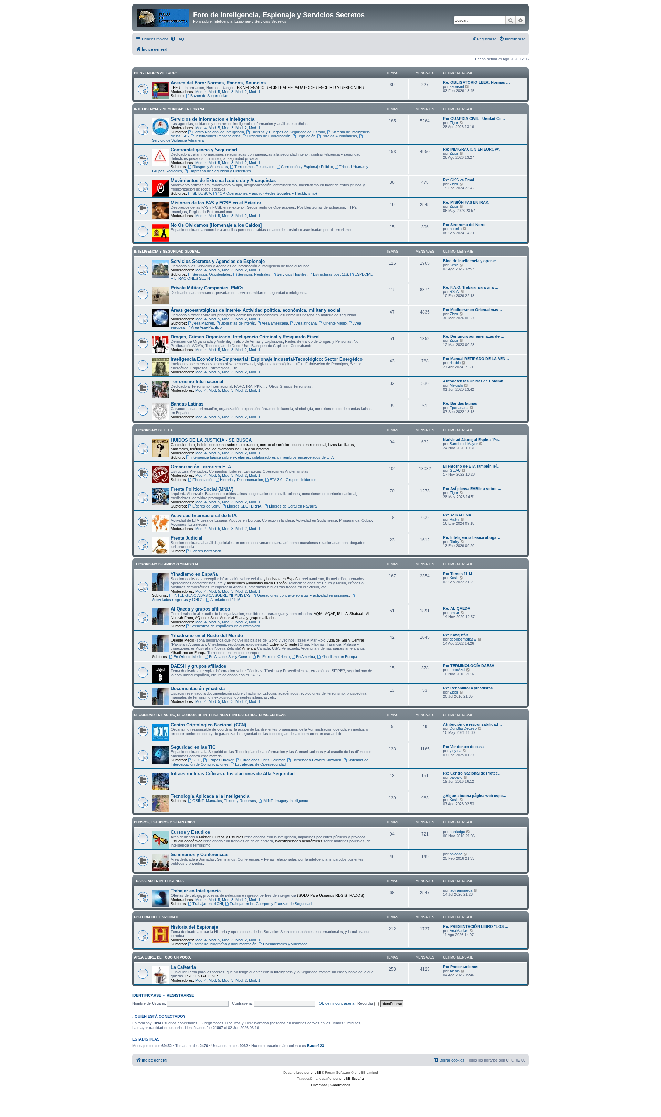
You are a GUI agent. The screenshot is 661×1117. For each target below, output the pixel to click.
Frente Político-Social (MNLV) (202, 489)
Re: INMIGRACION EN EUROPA (471, 149)
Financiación (202, 480)
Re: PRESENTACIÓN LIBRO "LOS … (475, 926)
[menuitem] (177, 39)
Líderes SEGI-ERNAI (244, 506)
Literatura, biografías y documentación (224, 944)
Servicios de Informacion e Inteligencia (212, 119)
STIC (196, 760)
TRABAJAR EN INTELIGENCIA (159, 881)
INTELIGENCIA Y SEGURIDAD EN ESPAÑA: (170, 109)
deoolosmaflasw (463, 639)
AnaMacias (459, 931)
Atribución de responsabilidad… (472, 724)
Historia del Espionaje (194, 927)
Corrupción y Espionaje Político (307, 167)
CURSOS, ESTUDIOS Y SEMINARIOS (164, 822)
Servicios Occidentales (211, 274)
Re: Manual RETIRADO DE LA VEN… (476, 359)
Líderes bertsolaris (206, 551)
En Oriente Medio (188, 657)
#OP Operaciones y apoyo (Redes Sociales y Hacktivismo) (267, 193)
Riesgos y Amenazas (210, 167)
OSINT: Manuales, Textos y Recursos (224, 801)
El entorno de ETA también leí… (472, 466)
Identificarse (146, 995)
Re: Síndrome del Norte (464, 225)
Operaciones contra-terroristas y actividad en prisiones (303, 595)
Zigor (454, 123)
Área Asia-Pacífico (206, 327)
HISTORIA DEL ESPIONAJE (157, 917)
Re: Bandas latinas (460, 403)
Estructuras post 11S (330, 274)
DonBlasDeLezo (463, 728)
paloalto (456, 777)
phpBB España (351, 1078)
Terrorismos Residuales (254, 167)
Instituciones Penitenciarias (218, 136)
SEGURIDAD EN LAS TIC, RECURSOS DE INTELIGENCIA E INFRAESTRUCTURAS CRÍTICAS (210, 715)
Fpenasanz (459, 408)
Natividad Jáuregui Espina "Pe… (472, 440)
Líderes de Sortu (206, 506)
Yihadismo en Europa (339, 657)
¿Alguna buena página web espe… (474, 795)
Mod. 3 (227, 92)
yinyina (455, 751)
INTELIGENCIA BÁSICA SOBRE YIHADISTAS (212, 595)
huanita (456, 229)
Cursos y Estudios (190, 832)
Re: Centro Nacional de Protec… (472, 773)
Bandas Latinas (187, 404)
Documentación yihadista (198, 688)
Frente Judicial (186, 538)
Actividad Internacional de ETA (204, 515)
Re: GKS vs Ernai (458, 180)
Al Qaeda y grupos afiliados (200, 609)
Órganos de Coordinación (268, 136)
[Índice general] (163, 17)
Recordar (365, 1003)
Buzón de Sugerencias (209, 96)
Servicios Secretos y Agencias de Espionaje (218, 261)
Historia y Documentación (241, 480)
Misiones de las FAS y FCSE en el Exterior (216, 202)
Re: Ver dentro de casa (463, 747)
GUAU (455, 470)
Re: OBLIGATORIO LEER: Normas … (476, 82)
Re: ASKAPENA (457, 515)
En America (305, 657)
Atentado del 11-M (225, 599)
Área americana (275, 323)
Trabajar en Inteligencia (196, 890)
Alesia (455, 971)
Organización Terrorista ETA (201, 466)
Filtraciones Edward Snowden (316, 760)
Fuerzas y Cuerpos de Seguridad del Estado (288, 132)
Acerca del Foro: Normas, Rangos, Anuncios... (220, 82)
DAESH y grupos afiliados (198, 666)
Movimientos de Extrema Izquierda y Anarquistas (223, 180)
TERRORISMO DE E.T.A (153, 430)
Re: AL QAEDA (456, 608)
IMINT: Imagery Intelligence (285, 801)
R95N (454, 291)
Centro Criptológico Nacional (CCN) (208, 724)
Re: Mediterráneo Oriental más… (472, 310)
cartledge (457, 832)
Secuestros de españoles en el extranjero (225, 626)
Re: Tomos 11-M (457, 574)
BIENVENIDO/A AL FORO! (155, 73)
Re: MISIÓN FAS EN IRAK (466, 202)
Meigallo (456, 385)
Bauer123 (315, 1046)
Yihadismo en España (194, 574)
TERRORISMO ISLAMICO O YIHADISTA (166, 564)
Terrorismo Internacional (197, 381)
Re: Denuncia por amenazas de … (473, 336)
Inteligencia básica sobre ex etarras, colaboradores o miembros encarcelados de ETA (262, 457)
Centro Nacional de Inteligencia (218, 132)
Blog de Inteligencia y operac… (471, 261)
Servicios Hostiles (292, 274)
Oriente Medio (335, 323)
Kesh (454, 265)
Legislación (306, 136)
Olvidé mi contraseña (336, 1003)
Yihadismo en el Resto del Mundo (207, 635)
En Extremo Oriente (273, 657)
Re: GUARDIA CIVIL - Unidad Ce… (474, 118)
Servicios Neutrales (254, 274)
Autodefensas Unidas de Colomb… (475, 381)
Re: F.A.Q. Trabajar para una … (471, 287)
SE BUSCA (201, 193)
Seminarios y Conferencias (199, 854)
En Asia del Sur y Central (229, 657)
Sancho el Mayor (464, 444)
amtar (454, 613)
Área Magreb (203, 323)
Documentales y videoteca (285, 944)
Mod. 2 (241, 92)
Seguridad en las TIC (193, 747)
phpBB (316, 1072)
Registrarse (180, 995)
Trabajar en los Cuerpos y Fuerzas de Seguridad (271, 904)
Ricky (454, 519)
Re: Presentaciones (460, 967)
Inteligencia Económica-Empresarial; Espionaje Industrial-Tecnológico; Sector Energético (267, 359)
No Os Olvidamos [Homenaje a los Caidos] (216, 225)
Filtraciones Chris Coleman (262, 760)
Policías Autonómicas (339, 136)
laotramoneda (461, 890)
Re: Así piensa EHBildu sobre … (472, 488)
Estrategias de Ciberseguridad (260, 764)
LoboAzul (457, 670)
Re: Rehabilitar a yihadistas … (470, 688)
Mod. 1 (254, 92)
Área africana (305, 323)
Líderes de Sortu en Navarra (293, 506)
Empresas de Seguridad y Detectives (220, 171)
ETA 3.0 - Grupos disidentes (293, 480)
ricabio (455, 363)
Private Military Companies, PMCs (207, 287)
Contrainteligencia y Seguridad (204, 149)
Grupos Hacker (221, 760)
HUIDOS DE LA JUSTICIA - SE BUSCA (211, 440)
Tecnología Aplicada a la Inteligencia (210, 796)
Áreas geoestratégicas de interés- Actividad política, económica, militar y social (255, 310)
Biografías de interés (238, 323)
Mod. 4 (201, 92)
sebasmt (457, 86)
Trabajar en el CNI (207, 904)
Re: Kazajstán (455, 635)
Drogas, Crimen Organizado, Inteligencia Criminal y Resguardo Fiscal (245, 336)
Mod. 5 (214, 92)
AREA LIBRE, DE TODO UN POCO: (162, 957)
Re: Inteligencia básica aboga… (471, 537)
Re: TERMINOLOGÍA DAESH (468, 666)
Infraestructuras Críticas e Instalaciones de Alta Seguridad (233, 773)
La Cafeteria (183, 967)
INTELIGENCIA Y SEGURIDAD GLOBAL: (167, 251)
